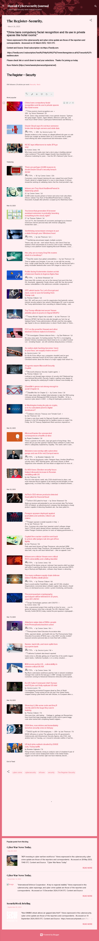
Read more (87, 868)
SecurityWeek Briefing (18, 903)
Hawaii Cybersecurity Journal (28, 6)
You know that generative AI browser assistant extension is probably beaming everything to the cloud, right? (42, 213)
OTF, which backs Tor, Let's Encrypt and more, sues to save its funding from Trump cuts (41, 292)
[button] (90, 20)
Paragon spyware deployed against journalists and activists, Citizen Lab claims (40, 515)
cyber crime (17, 772)
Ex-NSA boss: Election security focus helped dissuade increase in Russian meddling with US (40, 472)
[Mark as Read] (70, 102)
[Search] (95, 6)
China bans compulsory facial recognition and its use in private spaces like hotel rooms (42, 105)
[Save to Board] (67, 102)
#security (33, 84)
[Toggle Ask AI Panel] (32, 94)
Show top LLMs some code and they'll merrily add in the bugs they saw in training (41, 707)
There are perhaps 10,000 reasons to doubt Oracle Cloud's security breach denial (40, 169)
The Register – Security (21, 75)
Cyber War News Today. (19, 847)
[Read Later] (64, 102)
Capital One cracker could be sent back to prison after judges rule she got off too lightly (42, 539)
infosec (42, 772)
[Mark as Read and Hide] (72, 102)
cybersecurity (30, 772)
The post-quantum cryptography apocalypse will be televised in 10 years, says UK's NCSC (41, 596)
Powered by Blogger (51, 935)
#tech (38, 84)
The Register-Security (66, 772)
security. (51, 772)
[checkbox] (4, 103)
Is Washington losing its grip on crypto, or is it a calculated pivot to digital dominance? (41, 407)
